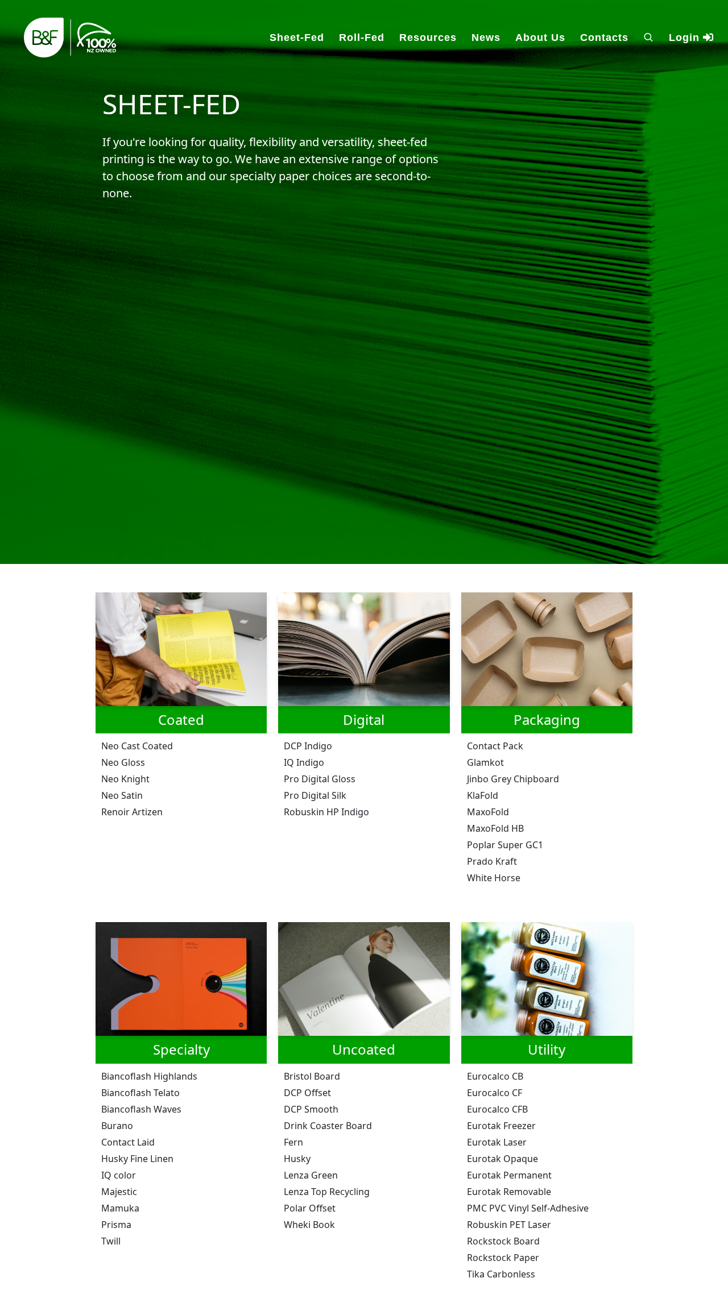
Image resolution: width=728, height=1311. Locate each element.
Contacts (604, 37)
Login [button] (686, 37)
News (485, 37)
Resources (428, 37)
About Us (540, 37)
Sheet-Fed (297, 37)
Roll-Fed (361, 37)
